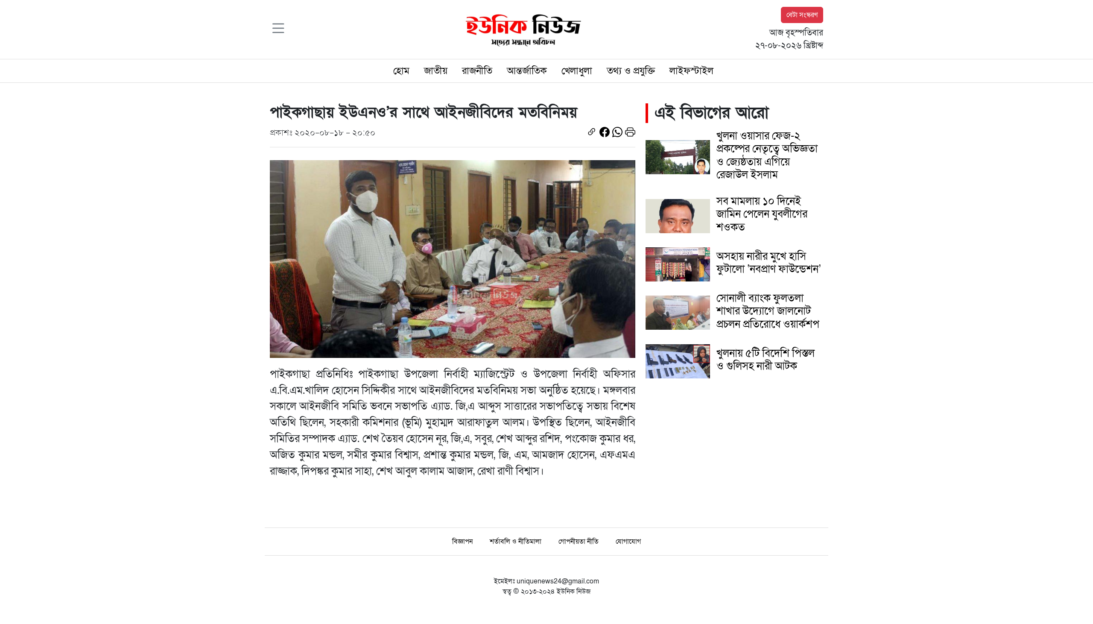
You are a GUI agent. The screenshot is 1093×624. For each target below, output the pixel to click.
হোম (401, 70)
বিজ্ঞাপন (462, 541)
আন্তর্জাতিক (527, 70)
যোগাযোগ (628, 541)
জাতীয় (435, 70)
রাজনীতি (477, 70)
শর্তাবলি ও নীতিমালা (515, 541)
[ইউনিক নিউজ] (521, 29)
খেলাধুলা (576, 70)
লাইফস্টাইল (691, 70)
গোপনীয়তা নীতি (578, 541)
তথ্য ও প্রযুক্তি (631, 70)
